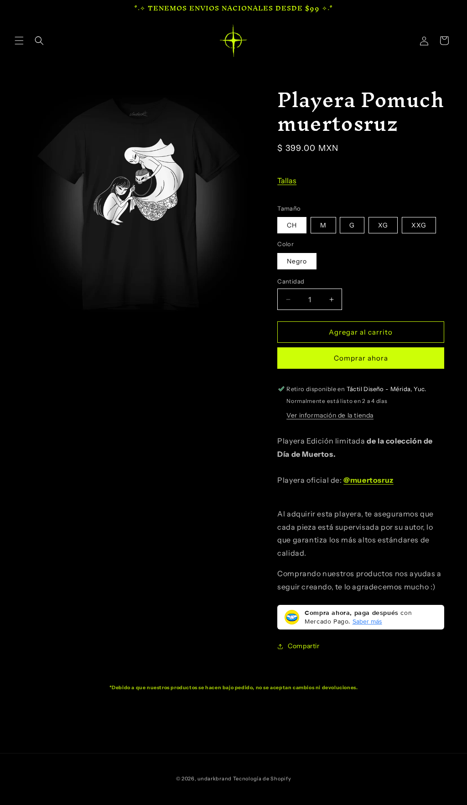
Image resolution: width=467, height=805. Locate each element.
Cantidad (290, 281)
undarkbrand (214, 778)
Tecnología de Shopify (262, 778)
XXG (418, 225)
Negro (297, 261)
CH (292, 225)
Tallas (286, 180)
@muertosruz (368, 480)
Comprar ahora (361, 358)
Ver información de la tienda (330, 415)
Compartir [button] (303, 646)
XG (383, 225)
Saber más (367, 621)
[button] (19, 41)
